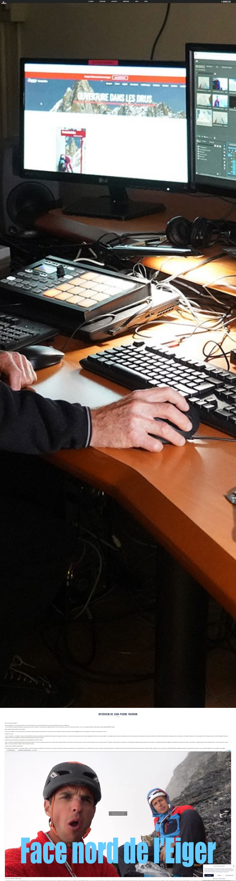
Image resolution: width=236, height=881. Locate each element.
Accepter (209, 875)
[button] (233, 866)
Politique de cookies (215, 878)
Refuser (219, 875)
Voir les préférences (229, 875)
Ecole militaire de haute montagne (101, 727)
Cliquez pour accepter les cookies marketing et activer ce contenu (118, 813)
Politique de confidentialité (221, 878)
